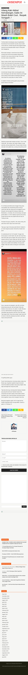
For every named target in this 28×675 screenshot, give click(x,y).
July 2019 (4, 632)
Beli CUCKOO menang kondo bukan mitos (11, 550)
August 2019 (5, 630)
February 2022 (5, 610)
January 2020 (5, 624)
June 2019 (4, 634)
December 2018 (5, 646)
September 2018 (5, 653)
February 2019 (5, 642)
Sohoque (5, 19)
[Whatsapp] (15, 38)
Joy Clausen (4, 584)
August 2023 (5, 600)
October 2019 (5, 626)
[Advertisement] (14, 489)
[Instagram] (14, 671)
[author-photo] (14, 429)
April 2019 (4, 638)
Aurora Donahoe (5, 580)
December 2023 (5, 596)
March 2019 (4, 640)
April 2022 (4, 606)
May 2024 (4, 594)
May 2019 (4, 636)
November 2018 (5, 649)
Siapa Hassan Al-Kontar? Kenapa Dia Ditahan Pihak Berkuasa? (7, 416)
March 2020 (4, 620)
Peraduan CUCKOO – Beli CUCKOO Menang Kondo (13, 554)
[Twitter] (9, 38)
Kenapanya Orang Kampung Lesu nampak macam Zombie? (13, 557)
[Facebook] (4, 38)
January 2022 (5, 612)
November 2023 (5, 598)
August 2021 (5, 614)
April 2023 (4, 602)
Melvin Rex (4, 575)
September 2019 (5, 628)
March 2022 (4, 608)
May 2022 (4, 604)
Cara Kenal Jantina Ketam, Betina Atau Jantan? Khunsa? (21, 416)
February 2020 (5, 622)
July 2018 (4, 657)
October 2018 (5, 651)
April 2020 (4, 618)
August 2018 (5, 655)
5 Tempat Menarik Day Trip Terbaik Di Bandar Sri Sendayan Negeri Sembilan (12, 547)
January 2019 (5, 644)
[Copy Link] (21, 38)
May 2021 (4, 616)
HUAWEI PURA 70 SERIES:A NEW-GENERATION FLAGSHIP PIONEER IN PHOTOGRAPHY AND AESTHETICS (14, 543)
